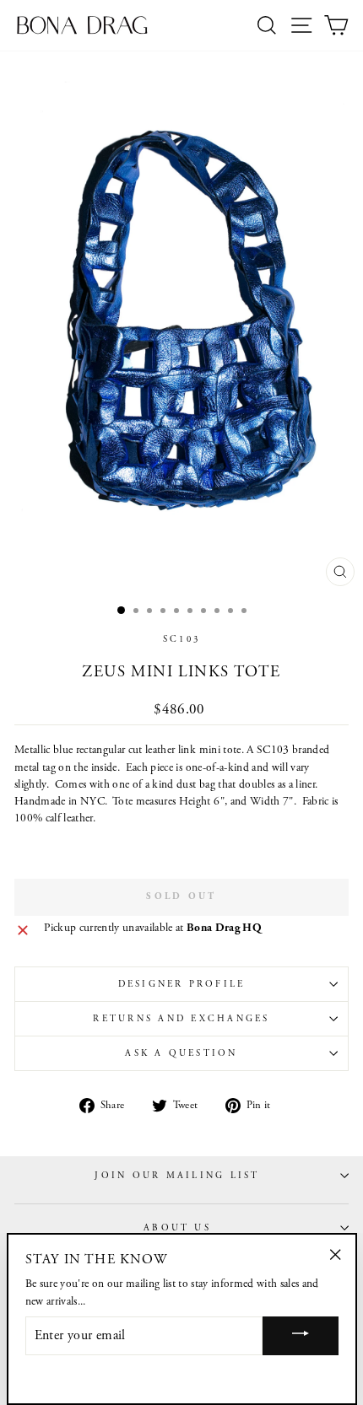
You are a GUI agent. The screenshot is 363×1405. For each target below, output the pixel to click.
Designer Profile (182, 984)
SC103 (181, 639)
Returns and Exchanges (181, 1019)
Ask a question (181, 1053)
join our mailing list (177, 1176)
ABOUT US (177, 1228)
